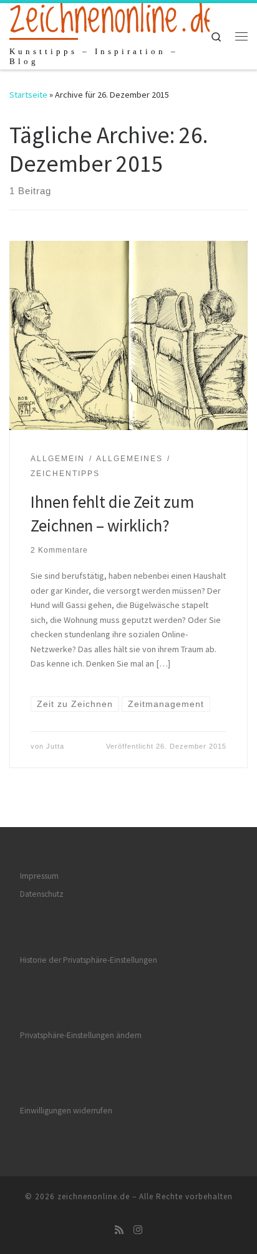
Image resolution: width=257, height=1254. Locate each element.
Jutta (55, 746)
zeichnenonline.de (93, 1196)
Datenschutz (42, 894)
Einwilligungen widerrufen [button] (66, 1110)
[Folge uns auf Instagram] (137, 1230)
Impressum (39, 876)
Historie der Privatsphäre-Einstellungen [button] (88, 960)
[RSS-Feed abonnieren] (119, 1230)
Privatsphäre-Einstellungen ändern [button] (81, 1035)
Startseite (28, 94)
